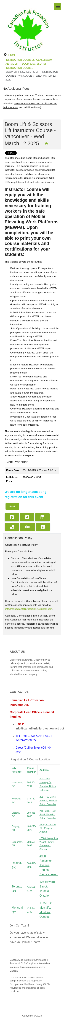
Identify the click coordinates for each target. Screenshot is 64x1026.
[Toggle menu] (57, 6)
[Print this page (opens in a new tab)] (46, 143)
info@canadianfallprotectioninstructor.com (28, 608)
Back (12, 506)
